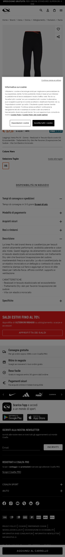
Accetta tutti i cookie (43, 123)
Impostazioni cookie (20, 123)
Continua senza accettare (51, 80)
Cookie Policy (16, 115)
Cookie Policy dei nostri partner (35, 115)
